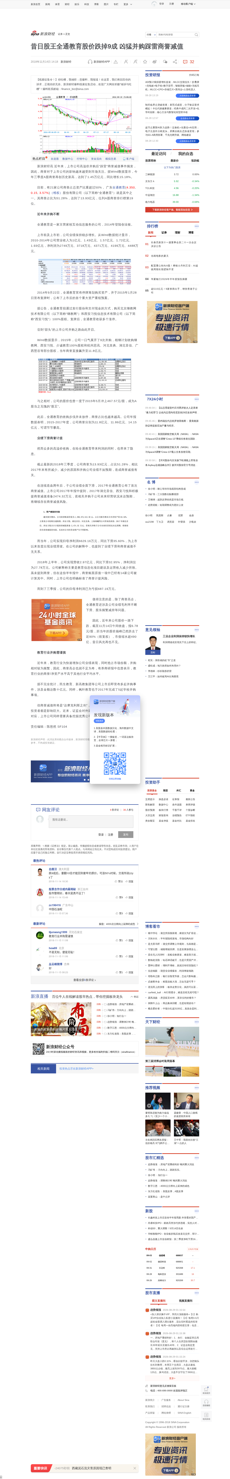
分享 (173, 61)
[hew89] (40, 951)
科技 (86, 4)
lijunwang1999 (58, 932)
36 (124, 809)
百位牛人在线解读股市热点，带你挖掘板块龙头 (87, 996)
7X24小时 (155, 399)
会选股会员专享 (187, 118)
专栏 (116, 4)
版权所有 (181, 1427)
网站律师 (166, 1412)
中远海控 (150, 195)
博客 (96, 4)
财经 (67, 4)
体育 (57, 4)
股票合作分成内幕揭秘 (62, 889)
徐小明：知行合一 (116, 1016)
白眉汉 (53, 869)
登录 (101, 834)
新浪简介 (150, 1400)
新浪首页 (35, 4)
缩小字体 (125, 61)
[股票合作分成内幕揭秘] (40, 892)
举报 (116, 61)
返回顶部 (206, 1429)
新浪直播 (39, 996)
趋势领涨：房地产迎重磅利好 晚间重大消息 (122, 1004)
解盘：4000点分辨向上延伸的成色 (117, 924)
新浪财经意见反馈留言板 (163, 1386)
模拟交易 (110, 158)
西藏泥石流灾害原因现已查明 (91, 1468)
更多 (126, 4)
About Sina (183, 1400)
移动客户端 (187, 4)
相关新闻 (43, 1068)
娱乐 (77, 4)
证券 (60, 34)
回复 (131, 881)
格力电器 (150, 202)
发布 (125, 834)
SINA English (184, 1412)
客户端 (130, 158)
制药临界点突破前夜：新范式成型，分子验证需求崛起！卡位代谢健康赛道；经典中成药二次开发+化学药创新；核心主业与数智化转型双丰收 (172, 108)
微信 (164, 61)
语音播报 (206, 1403)
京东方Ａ (150, 181)
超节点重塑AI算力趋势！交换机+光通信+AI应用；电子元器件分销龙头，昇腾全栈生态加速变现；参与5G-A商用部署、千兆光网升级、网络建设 (172, 131)
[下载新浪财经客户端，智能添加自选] (172, 209)
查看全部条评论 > (84, 980)
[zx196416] (40, 908)
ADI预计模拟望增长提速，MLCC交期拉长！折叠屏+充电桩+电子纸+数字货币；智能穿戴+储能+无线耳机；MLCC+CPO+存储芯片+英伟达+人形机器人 (172, 86)
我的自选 (185, 154)
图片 (106, 4)
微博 (154, 61)
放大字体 (135, 61)
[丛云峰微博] (40, 967)
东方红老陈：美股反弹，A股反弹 (122, 1033)
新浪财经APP (102, 61)
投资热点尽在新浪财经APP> (76, 1068)
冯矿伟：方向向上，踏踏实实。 (122, 1010)
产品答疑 (150, 1412)
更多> (172, 1378)
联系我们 (150, 1406)
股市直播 (152, 1293)
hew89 (53, 948)
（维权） (56, 193)
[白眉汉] (40, 872)
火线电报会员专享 (187, 95)
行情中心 (82, 158)
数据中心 (67, 158)
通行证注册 (183, 1406)
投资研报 (152, 75)
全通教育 (118, 187)
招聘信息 (166, 1406)
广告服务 (166, 1400)
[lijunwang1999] (40, 935)
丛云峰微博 (55, 964)
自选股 (55, 158)
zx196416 (55, 905)
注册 (171, 4)
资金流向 (96, 158)
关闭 (135, 701)
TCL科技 (150, 188)
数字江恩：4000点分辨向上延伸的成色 (122, 1027)
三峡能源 (150, 174)
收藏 (145, 61)
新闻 (47, 4)
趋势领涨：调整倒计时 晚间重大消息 (122, 1022)
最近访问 (158, 154)
